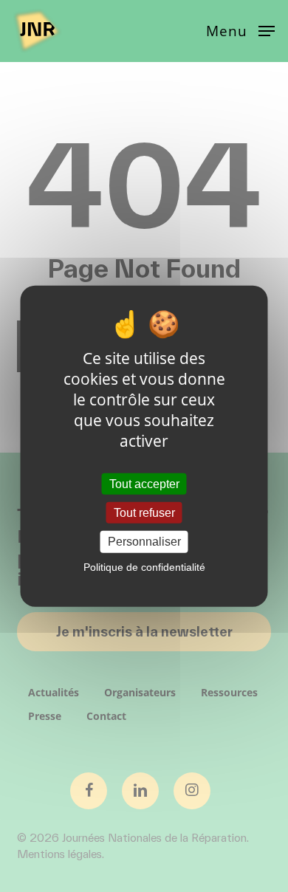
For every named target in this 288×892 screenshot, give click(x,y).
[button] (240, 29)
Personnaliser (144, 541)
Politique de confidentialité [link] (144, 566)
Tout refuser (144, 513)
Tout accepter (144, 484)
